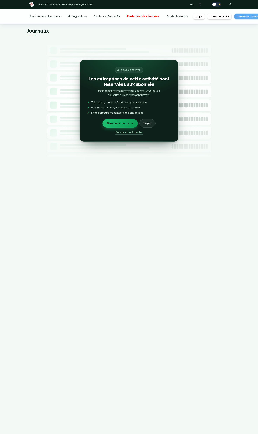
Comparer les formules (129, 132)
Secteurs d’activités (107, 16)
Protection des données (143, 16)
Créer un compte (219, 16)
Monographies (77, 16)
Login (199, 16)
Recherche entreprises (45, 16)
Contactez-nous (177, 16)
